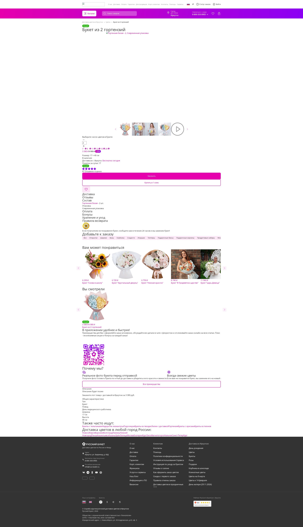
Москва (130, 435)
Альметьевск (103, 435)
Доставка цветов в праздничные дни (168, 485)
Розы (191, 460)
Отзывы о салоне (161, 468)
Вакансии (134, 484)
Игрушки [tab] (141, 238)
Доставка (116, 4)
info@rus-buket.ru (92, 467)
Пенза (94, 435)
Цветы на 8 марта (197, 476)
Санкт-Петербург (179, 435)
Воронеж (99, 432)
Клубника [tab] (120, 238)
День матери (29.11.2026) (200, 484)
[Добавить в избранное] (86, 189)
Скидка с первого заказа (164, 476)
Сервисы (180, 4)
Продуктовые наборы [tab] (206, 238)
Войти (218, 4)
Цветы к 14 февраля (198, 480)
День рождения (196, 448)
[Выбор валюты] (193, 4)
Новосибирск (88, 432)
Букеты (192, 456)
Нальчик (168, 435)
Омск (148, 435)
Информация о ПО (138, 480)
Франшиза (134, 468)
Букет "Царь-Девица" (210, 281)
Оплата (124, 4)
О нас (110, 4)
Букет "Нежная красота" (152, 281)
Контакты (164, 4)
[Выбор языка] (188, 4)
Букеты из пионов (203, 426)
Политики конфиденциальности (168, 456)
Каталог (91, 13)
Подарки (193, 464)
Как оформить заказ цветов (166, 472)
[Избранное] (213, 13)
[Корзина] (219, 13)
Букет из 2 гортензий (91, 324)
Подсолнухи (129, 426)
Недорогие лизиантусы (113, 426)
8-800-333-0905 (91, 461)
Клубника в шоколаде (199, 468)
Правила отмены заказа (164, 480)
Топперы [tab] (151, 238)
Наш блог (134, 476)
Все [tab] (85, 238)
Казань (112, 435)
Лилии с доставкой (160, 426)
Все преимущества (151, 384)
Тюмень (116, 432)
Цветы (192, 452)
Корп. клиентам (154, 4)
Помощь (172, 4)
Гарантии (131, 4)
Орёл (117, 435)
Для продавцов (141, 4)
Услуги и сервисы (138, 472)
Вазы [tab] (112, 238)
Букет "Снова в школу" (92, 281)
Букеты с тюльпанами (92, 426)
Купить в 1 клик (152, 182)
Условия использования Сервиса (168, 460)
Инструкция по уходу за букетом (168, 464)
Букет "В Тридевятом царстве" (184, 281)
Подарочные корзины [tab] (185, 238)
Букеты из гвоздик (143, 426)
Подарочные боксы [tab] (166, 238)
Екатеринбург (140, 435)
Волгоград (108, 432)
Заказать (151, 176)
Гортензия (173, 426)
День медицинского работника (96, 409)
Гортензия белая (90, 203)
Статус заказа (204, 4)
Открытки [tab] (93, 238)
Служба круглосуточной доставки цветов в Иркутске (106, 509)
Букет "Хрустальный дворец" (125, 281)
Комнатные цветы (197, 472)
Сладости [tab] (131, 238)
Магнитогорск (157, 435)
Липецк (123, 435)
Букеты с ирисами (186, 426)
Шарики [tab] (103, 238)
